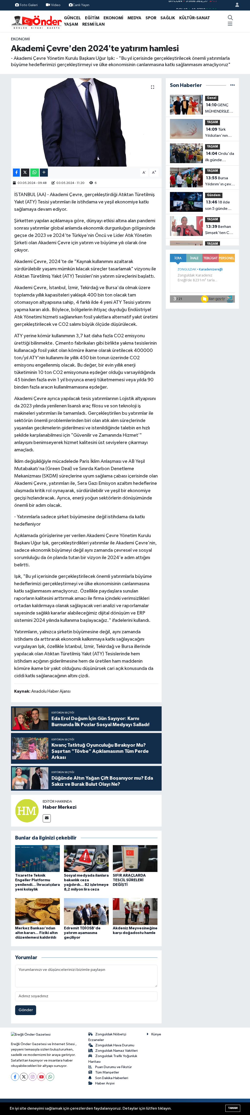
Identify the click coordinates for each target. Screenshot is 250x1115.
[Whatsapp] (50, 1077)
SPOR (151, 18)
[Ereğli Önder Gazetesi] (36, 21)
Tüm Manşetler (107, 1072)
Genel (211, 98)
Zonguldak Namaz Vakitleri (116, 1050)
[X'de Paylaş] (25, 173)
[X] (24, 1077)
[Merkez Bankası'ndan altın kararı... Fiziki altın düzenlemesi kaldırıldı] (37, 911)
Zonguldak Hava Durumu (114, 1045)
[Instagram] (33, 1077)
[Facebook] (15, 1077)
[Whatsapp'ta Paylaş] (34, 173)
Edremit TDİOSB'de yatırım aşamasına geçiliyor (82, 932)
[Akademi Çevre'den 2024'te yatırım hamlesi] (86, 122)
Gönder (26, 1010)
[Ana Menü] (230, 24)
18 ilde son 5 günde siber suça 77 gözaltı (217, 206)
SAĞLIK (167, 18)
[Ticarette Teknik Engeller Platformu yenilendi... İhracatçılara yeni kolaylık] (37, 858)
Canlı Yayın (81, 5)
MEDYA (134, 18)
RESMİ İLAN (93, 24)
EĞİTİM (92, 18)
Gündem (213, 195)
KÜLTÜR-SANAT (194, 18)
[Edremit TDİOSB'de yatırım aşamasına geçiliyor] (86, 911)
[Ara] (230, 18)
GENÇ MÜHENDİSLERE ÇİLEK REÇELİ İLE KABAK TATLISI (219, 109)
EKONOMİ (113, 18)
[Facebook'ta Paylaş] (16, 173)
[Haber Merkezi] (27, 810)
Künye (156, 1034)
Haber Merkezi (59, 807)
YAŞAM (71, 24)
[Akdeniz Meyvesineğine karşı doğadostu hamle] (135, 911)
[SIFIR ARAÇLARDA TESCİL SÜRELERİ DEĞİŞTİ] (135, 858)
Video (56, 5)
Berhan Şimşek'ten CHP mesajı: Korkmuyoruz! (219, 230)
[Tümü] (232, 85)
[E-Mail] (47, 818)
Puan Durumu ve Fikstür (113, 1067)
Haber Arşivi (105, 1083)
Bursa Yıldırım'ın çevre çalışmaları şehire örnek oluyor (220, 182)
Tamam (233, 1108)
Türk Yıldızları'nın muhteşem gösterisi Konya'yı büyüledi (216, 133)
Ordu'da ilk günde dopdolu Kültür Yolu (219, 157)
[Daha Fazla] (44, 173)
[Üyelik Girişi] (235, 5)
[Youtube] (41, 1077)
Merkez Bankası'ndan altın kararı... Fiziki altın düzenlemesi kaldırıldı (36, 932)
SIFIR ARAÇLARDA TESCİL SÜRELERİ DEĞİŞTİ (129, 880)
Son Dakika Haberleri (111, 1078)
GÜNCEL (72, 18)
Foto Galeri (29, 5)
